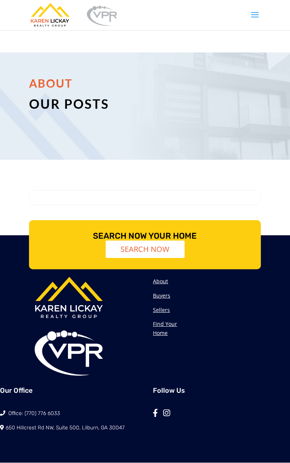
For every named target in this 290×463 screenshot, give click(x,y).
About (160, 281)
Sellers (161, 309)
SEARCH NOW (144, 249)
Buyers (161, 295)
